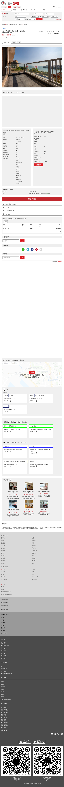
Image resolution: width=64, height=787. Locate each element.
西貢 (2, 553)
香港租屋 (3, 707)
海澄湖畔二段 (44, 509)
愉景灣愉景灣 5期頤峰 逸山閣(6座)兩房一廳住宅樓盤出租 (28, 498)
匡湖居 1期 (35, 576)
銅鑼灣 (34, 545)
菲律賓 (3, 622)
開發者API (4, 668)
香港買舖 (3, 727)
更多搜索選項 (57, 19)
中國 (2, 681)
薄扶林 (3, 558)
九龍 (3, 584)
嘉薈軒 (3, 571)
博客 (2, 666)
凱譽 (2, 586)
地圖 (14, 42)
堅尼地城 (34, 550)
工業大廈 (25, 10)
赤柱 (33, 543)
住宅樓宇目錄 (4, 602)
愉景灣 (3, 550)
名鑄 (2, 589)
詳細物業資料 (7, 42)
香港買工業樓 (4, 725)
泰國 (2, 625)
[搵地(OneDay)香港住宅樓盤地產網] (10, 3)
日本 (2, 684)
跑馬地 (3, 543)
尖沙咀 (34, 548)
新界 (33, 569)
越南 (2, 620)
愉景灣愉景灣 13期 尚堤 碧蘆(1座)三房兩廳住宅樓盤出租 (13, 516)
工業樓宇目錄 (4, 609)
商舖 (44, 10)
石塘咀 (34, 553)
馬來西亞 (3, 630)
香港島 (3, 569)
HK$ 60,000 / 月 (28, 511)
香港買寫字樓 (4, 722)
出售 (6, 221)
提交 (22, 241)
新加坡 (3, 628)
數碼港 (34, 560)
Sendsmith (60, 261)
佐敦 (33, 538)
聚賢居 (3, 576)
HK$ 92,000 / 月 (44, 493)
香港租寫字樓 (4, 710)
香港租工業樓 (4, 712)
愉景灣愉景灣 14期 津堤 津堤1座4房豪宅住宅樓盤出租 (44, 497)
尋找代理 (3, 655)
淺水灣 (34, 540)
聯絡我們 (3, 650)
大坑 (33, 555)
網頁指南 (3, 658)
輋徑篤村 (34, 579)
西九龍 (3, 548)
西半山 (3, 538)
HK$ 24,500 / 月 (28, 494)
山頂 (33, 563)
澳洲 (2, 691)
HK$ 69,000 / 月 (13, 512)
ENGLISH (59, 7)
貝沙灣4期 (4, 579)
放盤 (9, 7)
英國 (2, 694)
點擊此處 (32, 372)
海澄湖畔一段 (29, 509)
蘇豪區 (3, 563)
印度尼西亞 (4, 633)
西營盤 (3, 560)
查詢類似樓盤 (32, 199)
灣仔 (2, 540)
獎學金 (3, 653)
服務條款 (35, 783)
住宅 (4, 10)
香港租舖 (3, 715)
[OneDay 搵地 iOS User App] (25, 742)
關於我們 (3, 643)
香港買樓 (3, 720)
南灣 (2, 574)
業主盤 (4, 16)
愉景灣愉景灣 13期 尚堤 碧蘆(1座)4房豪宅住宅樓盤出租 (13, 498)
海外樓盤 (4, 7)
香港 (2, 617)
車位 (34, 10)
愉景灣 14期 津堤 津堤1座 (44, 491)
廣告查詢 (3, 648)
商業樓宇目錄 (4, 605)
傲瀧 (33, 574)
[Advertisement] (32, 110)
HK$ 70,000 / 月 (13, 494)
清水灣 (3, 545)
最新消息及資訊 (5, 645)
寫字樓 (14, 10)
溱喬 (33, 571)
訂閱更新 (38, 165)
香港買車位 (4, 730)
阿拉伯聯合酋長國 (6, 699)
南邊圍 (34, 558)
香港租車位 (4, 717)
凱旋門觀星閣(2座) (6, 591)
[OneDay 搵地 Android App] (39, 742)
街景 (19, 42)
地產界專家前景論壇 (6, 673)
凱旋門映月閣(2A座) (6, 594)
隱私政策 (39, 783)
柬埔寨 (3, 686)
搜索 (39, 19)
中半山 (3, 555)
